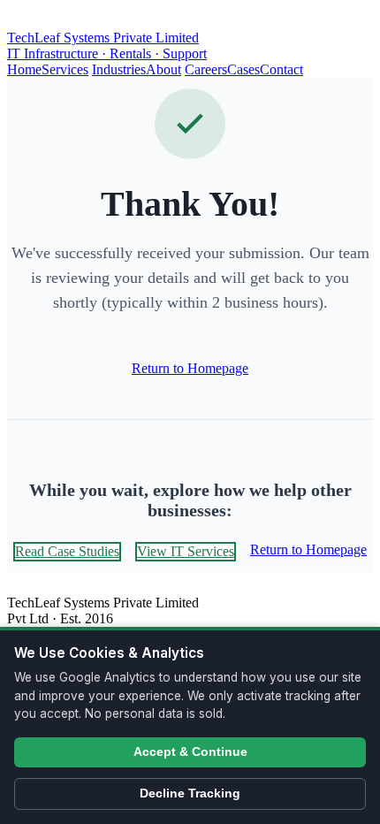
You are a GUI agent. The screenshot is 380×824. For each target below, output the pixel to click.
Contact (281, 69)
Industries (119, 69)
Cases (243, 69)
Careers (206, 69)
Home (24, 69)
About (163, 69)
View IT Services (185, 551)
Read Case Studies (67, 551)
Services (65, 69)
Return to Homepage (190, 368)
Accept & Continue (190, 752)
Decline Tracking (190, 793)
